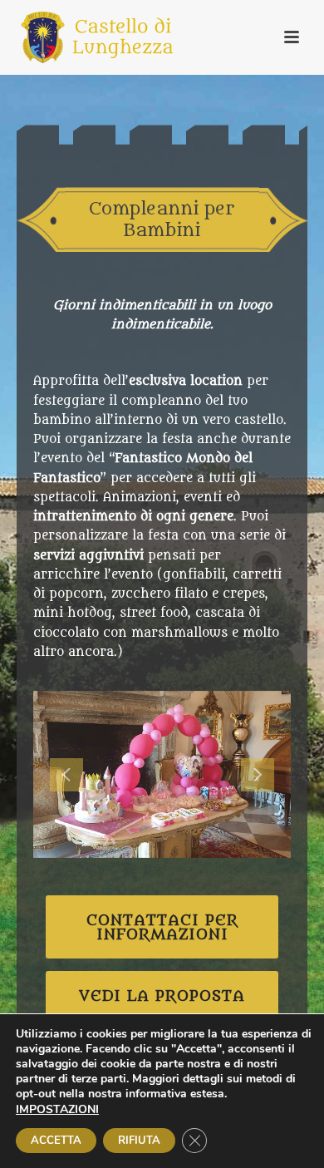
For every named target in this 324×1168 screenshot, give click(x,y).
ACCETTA (56, 1140)
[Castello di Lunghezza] (81, 37)
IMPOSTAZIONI (57, 1109)
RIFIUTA (139, 1140)
